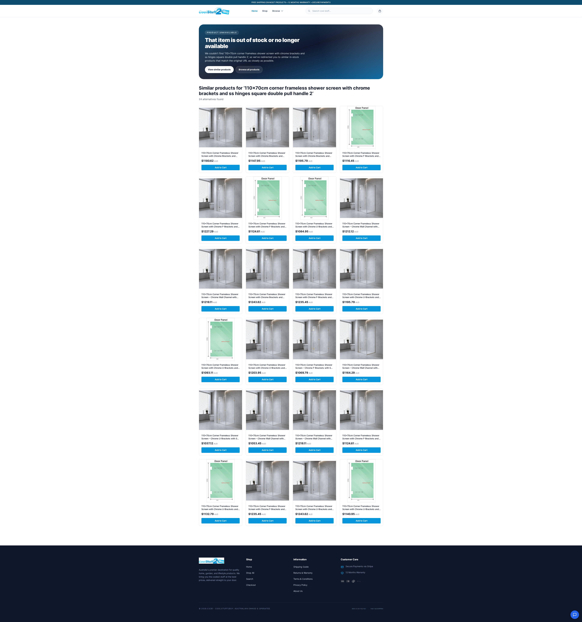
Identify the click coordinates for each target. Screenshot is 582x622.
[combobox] (339, 11)
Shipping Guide (301, 566)
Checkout (251, 585)
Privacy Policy (300, 585)
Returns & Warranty (303, 573)
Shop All (250, 573)
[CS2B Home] (214, 11)
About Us (298, 591)
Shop (265, 11)
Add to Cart (220, 167)
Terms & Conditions (303, 579)
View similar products (219, 69)
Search (249, 579)
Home (255, 11)
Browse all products (249, 69)
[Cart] (379, 11)
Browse (276, 11)
